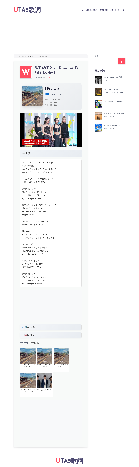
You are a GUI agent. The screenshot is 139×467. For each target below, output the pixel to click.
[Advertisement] (69, 32)
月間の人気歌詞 (91, 10)
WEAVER (23, 56)
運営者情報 (104, 10)
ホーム (81, 10)
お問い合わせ (115, 10)
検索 (96, 56)
